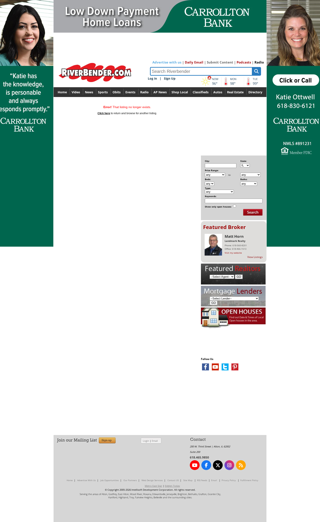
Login (146, 440)
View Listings (255, 257)
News (89, 92)
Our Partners (130, 480)
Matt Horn (234, 236)
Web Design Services (152, 480)
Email (155, 440)
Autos (217, 92)
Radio (259, 62)
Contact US (173, 480)
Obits (117, 92)
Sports (103, 92)
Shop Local (180, 92)
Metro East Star (153, 485)
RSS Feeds (202, 480)
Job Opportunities (109, 480)
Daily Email (194, 62)
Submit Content (220, 62)
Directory (255, 92)
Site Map (187, 480)
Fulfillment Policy (249, 480)
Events (130, 92)
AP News (160, 92)
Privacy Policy (229, 480)
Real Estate (235, 92)
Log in (152, 78)
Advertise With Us (86, 480)
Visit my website (233, 252)
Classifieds (201, 92)
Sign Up (169, 78)
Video (76, 92)
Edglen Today (172, 485)
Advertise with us (166, 62)
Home (62, 92)
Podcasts (244, 62)
